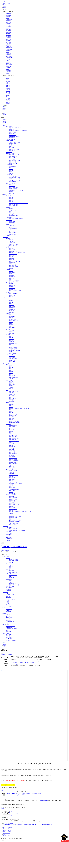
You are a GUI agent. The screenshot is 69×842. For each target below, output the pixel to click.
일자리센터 (11, 496)
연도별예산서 (12, 272)
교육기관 (11, 337)
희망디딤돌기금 (12, 232)
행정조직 (11, 300)
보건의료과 (8, 36)
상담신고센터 (9, 164)
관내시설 (8, 334)
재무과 (7, 60)
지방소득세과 (9, 64)
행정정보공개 (12, 248)
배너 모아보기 (12, 137)
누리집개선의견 (9, 538)
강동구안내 (8, 299)
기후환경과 (8, 26)
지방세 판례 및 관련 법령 (14, 521)
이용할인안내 (12, 360)
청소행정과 (8, 67)
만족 (9, 807)
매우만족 (4, 807)
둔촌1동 (8, 84)
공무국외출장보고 (13, 262)
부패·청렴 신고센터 (10, 183)
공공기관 (11, 336)
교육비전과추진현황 (13, 391)
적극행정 (11, 191)
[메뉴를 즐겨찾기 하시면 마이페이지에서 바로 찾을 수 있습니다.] (1, 653)
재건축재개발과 (9, 57)
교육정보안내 (12, 394)
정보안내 (11, 367)
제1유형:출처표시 (44, 800)
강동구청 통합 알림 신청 (14, 136)
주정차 (10, 432)
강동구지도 (11, 303)
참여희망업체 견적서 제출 (15, 290)
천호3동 (8, 103)
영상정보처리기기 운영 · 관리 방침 (17, 530)
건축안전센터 (9, 19)
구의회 (4, 6)
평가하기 (3, 808)
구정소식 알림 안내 (13, 205)
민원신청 (11, 170)
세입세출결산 (12, 275)
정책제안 (11, 208)
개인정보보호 (9, 527)
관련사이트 (11, 466)
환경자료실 (11, 419)
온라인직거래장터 (13, 358)
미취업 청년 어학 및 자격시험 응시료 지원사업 (20, 511)
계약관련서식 (12, 289)
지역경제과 (8, 66)
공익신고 (11, 184)
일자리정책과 (9, 53)
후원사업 (11, 230)
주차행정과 (8, 63)
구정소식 (8, 313)
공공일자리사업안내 (13, 499)
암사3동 (8, 99)
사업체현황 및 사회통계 (14, 350)
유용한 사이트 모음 (13, 523)
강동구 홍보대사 (12, 307)
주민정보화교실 (12, 398)
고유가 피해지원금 (13, 245)
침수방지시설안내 (13, 458)
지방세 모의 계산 (13, 517)
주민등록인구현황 (13, 349)
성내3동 (8, 95)
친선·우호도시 (9, 354)
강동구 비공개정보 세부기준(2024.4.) (17, 252)
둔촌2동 (8, 85)
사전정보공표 (12, 249)
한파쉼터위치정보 (13, 462)
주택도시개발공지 (13, 470)
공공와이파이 (12, 434)
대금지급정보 (12, 288)
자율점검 (8, 235)
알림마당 (11, 445)
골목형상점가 (12, 503)
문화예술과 (8, 32)
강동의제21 (11, 404)
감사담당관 (8, 15)
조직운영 (11, 241)
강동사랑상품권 (12, 502)
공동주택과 (8, 20)
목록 (2, 790)
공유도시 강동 (12, 221)
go (11, 811)
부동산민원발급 (12, 157)
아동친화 (11, 373)
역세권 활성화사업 (13, 493)
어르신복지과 (9, 50)
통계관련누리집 (12, 353)
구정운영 (8, 238)
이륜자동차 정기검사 (14, 150)
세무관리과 (8, 46)
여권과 (7, 52)
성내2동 (8, 93)
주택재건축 (11, 472)
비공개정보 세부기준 (14, 251)
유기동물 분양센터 (13, 228)
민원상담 (11, 167)
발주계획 (11, 283)
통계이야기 (8, 346)
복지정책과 (8, 40)
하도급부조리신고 (13, 188)
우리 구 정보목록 (13, 254)
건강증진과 (8, 16)
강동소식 (11, 315)
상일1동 (8, 89)
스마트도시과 (9, 47)
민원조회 (11, 171)
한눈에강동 (6, 108)
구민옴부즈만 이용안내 (14, 177)
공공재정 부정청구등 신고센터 (16, 190)
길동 (7, 82)
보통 (13, 807)
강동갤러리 (11, 310)
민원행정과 (8, 33)
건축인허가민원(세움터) (14, 160)
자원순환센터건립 (13, 414)
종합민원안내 (9, 126)
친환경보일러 (12, 418)
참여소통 (5, 194)
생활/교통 (8, 424)
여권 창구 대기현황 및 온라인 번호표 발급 (19, 130)
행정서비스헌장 (12, 135)
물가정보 (11, 510)
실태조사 (11, 486)
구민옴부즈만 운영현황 (14, 179)
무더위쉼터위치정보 (13, 460)
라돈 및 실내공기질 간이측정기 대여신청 (18, 203)
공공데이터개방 (12, 264)
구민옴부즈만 (9, 174)
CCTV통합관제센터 (13, 463)
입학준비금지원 (12, 397)
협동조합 (11, 506)
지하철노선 (11, 431)
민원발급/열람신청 (10, 153)
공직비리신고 (12, 186)
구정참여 (8, 207)
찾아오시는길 (9, 534)
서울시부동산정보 (13, 436)
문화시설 (11, 388)
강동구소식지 (12, 332)
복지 (7, 364)
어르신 (10, 374)
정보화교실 (11, 198)
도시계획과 (8, 30)
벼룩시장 (11, 200)
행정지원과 (8, 71)
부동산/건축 (11, 147)
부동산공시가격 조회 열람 (15, 520)
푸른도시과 (8, 70)
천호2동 (8, 102)
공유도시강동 (9, 220)
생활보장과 (8, 43)
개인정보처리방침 (13, 528)
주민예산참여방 (12, 210)
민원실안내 (11, 129)
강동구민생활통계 (13, 347)
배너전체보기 (9, 536)
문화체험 (11, 387)
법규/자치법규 (9, 292)
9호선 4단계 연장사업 (14, 441)
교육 (7, 390)
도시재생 (11, 485)
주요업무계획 (12, 242)
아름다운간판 (12, 411)
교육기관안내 (12, 392)
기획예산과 (8, 25)
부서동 (4, 7)
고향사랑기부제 (12, 234)
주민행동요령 (12, 448)
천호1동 (8, 101)
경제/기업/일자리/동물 (11, 494)
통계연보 (11, 351)
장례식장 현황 (12, 468)
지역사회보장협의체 (13, 377)
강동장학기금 (12, 395)
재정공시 (11, 273)
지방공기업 (11, 278)
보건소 (4, 4)
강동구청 (5, 1)
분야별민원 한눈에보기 (14, 142)
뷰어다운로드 (9, 537)
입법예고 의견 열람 (13, 215)
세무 (10, 146)
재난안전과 (8, 59)
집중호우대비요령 (13, 459)
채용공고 (11, 323)
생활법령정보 (12, 295)
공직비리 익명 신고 (13, 187)
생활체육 (11, 385)
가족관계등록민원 (13, 156)
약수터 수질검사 (12, 412)
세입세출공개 (12, 276)
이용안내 (5, 526)
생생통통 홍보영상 (13, 316)
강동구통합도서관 (13, 400)
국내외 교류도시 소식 (14, 361)
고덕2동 (8, 81)
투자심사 (11, 279)
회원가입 (5, 113)
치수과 (7, 69)
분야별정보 (6, 363)
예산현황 (11, 271)
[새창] (8, 823)
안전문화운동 (12, 451)
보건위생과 (8, 35)
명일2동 (8, 88)
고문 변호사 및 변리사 (14, 266)
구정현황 (11, 239)
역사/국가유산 (12, 383)
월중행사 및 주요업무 (14, 244)
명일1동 (8, 86)
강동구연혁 (11, 305)
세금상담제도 (12, 519)
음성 (17, 664)
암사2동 (8, 98)
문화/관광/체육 (9, 380)
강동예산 (8, 269)
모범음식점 (11, 341)
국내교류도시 (12, 356)
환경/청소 (8, 402)
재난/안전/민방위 (10, 443)
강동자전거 (11, 429)
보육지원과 (8, 39)
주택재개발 (11, 473)
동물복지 (11, 513)
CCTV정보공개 (12, 265)
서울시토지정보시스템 (14, 438)
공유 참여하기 (12, 222)
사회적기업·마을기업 (14, 504)
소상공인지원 (12, 500)
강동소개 (5, 298)
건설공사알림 (12, 487)
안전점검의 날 (12, 452)
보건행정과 (8, 37)
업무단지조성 (12, 490)
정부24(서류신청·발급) (14, 154)
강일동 (7, 78)
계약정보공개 (9, 282)
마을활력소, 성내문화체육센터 (16, 218)
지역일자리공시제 (13, 497)
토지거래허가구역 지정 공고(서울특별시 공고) (18, 795)
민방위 (10, 465)
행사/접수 (11, 197)
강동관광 (11, 381)
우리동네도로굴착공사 (14, 489)
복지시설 (11, 340)
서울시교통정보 (12, 426)
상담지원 (11, 173)
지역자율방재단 (12, 449)
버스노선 (11, 428)
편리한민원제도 (12, 132)
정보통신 (11, 145)
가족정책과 (8, 13)
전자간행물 (11, 333)
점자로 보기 (3, 654)
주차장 (10, 442)
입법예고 (11, 324)
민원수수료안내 (12, 133)
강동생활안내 (12, 309)
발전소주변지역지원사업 (14, 421)
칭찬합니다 (11, 211)
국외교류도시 (12, 357)
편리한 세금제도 (12, 524)
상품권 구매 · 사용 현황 (14, 261)
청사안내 (11, 302)
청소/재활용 (11, 417)
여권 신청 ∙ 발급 (12, 143)
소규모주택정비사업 (13, 475)
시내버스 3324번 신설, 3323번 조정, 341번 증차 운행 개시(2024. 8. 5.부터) (24, 793)
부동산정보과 (9, 42)
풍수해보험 (11, 455)
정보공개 (8, 247)
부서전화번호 (6, 835)
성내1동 (8, 92)
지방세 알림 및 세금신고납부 (15, 516)
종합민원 (5, 125)
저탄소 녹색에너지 (13, 415)
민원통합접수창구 (13, 166)
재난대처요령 (12, 446)
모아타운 (11, 476)
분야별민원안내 (9, 140)
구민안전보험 (12, 456)
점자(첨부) (13, 664)
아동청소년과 (9, 49)
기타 (10, 344)
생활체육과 (8, 45)
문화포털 (5, 106)
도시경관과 (8, 29)
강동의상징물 (12, 306)
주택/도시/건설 (9, 469)
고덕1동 (8, 79)
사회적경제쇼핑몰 (13, 509)
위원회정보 (11, 258)
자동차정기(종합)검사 (14, 149)
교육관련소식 (12, 401)
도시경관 (11, 492)
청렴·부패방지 (12, 193)
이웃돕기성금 (12, 231)
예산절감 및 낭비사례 (14, 281)
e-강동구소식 (12, 330)
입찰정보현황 (12, 285)
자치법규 (11, 296)
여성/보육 (11, 371)
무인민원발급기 (12, 159)
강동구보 (11, 326)
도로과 (7, 28)
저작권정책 (8, 531)
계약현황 (11, 286)
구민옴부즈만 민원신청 (14, 180)
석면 (10, 409)
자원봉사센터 (12, 227)
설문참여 (11, 214)
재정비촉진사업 (12, 480)
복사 (46, 657)
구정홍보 (8, 329)
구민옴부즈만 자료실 (14, 181)
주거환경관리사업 (13, 482)
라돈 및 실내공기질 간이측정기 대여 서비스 (19, 408)
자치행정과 (8, 54)
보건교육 (11, 201)
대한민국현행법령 (13, 293)
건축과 (7, 18)
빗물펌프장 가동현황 (14, 453)
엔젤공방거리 (12, 507)
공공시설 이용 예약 (13, 204)
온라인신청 (8, 196)
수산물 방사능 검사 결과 (14, 422)
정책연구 (11, 256)
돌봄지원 (11, 378)
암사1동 (8, 96)
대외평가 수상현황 (13, 320)
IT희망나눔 (11, 225)
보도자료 (11, 317)
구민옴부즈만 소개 (13, 176)
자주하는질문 (9, 152)
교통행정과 (8, 23)
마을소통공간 (9, 217)
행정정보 (5, 237)
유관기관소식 (12, 327)
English (4, 109)
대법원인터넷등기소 (13, 162)
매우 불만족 (22, 807)
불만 (17, 807)
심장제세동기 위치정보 (14, 343)
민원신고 (11, 169)
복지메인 (11, 366)
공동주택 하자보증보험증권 (15, 483)
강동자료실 (11, 312)
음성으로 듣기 (9, 654)
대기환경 (11, 407)
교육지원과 (8, 22)
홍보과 (7, 73)
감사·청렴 (11, 268)
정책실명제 (11, 255)
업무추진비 (11, 259)
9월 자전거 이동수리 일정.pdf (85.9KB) (20, 662)
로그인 (4, 112)
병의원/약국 (11, 339)
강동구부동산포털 (13, 435)
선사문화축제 (12, 384)
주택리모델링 (12, 477)
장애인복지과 (9, 56)
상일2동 (8, 91)
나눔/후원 (8, 224)
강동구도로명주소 (13, 425)
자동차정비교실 (12, 439)
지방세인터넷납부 (13, 163)
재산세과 (8, 62)
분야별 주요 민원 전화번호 (15, 128)
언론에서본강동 (12, 319)
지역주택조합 (12, 479)
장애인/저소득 (12, 375)
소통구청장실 (6, 3)
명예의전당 (11, 213)
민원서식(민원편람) (10, 139)
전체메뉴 (5, 114)
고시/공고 (11, 322)
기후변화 (11, 405)
